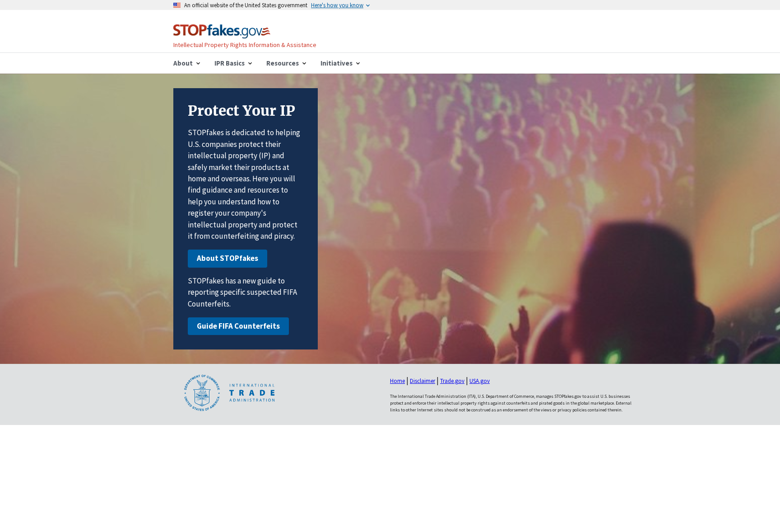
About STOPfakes (227, 258)
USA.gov (479, 381)
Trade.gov (452, 381)
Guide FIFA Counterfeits (238, 326)
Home (397, 381)
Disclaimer (422, 381)
